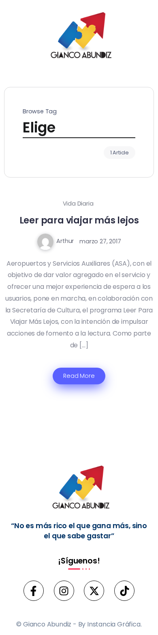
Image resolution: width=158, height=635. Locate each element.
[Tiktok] (124, 591)
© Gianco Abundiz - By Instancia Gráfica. (78, 624)
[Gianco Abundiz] (79, 36)
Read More (78, 376)
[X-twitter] (94, 591)
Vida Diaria (78, 203)
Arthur (65, 241)
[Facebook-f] (33, 591)
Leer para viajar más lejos (79, 220)
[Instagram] (64, 591)
